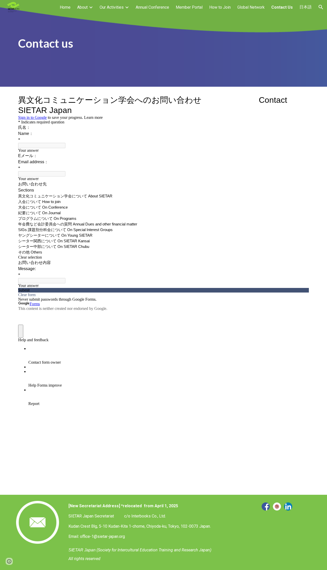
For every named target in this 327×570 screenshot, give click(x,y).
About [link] (82, 7)
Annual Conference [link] (152, 7)
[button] (321, 7)
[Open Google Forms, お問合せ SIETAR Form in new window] (301, 99)
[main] (163, 43)
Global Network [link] (251, 7)
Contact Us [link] (282, 7)
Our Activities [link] (112, 7)
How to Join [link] (220, 7)
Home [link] (65, 7)
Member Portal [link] (189, 7)
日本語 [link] (305, 7)
